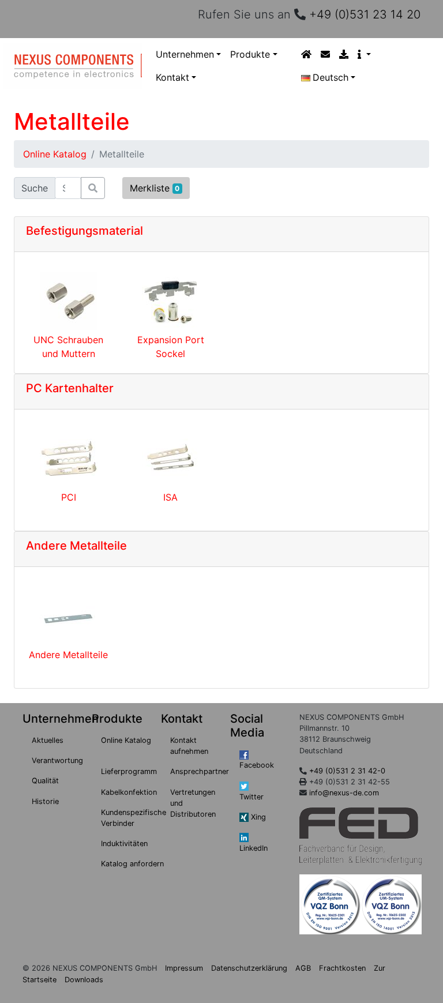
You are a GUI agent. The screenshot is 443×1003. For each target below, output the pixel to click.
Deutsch (330, 77)
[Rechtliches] (364, 54)
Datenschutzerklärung (249, 968)
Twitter (251, 796)
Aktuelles (47, 740)
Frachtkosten (342, 968)
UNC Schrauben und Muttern (68, 346)
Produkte (250, 54)
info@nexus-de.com (344, 792)
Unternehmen (185, 54)
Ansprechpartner (199, 771)
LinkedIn (253, 848)
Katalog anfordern (132, 863)
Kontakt (172, 77)
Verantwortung (57, 760)
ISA (170, 497)
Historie (45, 801)
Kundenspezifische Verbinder (133, 818)
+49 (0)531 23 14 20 (365, 14)
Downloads (84, 979)
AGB (303, 968)
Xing (257, 817)
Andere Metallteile (68, 654)
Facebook (256, 765)
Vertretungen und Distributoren (193, 803)
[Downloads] (344, 54)
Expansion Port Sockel (170, 346)
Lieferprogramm (129, 771)
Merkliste (155, 188)
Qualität (45, 780)
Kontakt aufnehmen (189, 746)
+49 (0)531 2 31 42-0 (347, 771)
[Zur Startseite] (306, 54)
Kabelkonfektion (129, 792)
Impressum (184, 968)
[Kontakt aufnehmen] (325, 54)
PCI (68, 497)
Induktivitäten (124, 843)
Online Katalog (55, 154)
